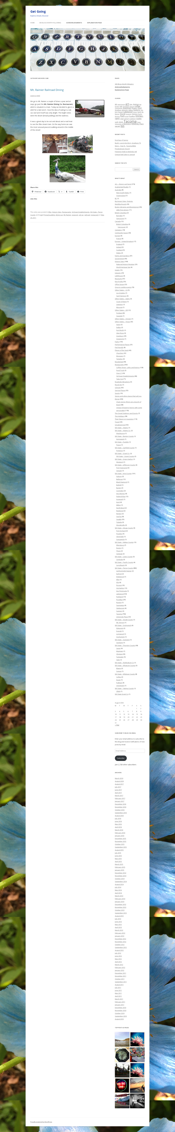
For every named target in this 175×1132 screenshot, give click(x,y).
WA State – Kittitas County (124, 542)
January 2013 (119, 936)
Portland (119, 313)
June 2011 (118, 990)
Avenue (136, 104)
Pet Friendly (119, 347)
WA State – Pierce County (124, 568)
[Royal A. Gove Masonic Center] (137, 1039)
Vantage (119, 554)
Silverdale (120, 536)
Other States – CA (121, 290)
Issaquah (119, 499)
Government (119, 259)
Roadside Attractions (122, 382)
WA (122, 126)
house (120, 112)
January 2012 (119, 970)
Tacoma (130, 121)
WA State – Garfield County (124, 448)
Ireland (118, 247)
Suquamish (120, 539)
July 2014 (118, 887)
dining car (59, 215)
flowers (134, 108)
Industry (118, 273)
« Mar (117, 725)
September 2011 (121, 982)
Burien (118, 488)
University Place (137, 124)
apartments (121, 104)
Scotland (119, 250)
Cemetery (118, 230)
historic (136, 110)
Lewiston (119, 304)
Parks (117, 342)
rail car (81, 215)
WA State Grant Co (121, 694)
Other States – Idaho (122, 299)
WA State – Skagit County (124, 620)
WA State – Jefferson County (125, 465)
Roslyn (118, 548)
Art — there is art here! (123, 184)
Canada (118, 221)
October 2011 (119, 979)
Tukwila (119, 522)
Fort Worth (120, 330)
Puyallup (132, 116)
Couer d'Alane (121, 302)
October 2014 (119, 879)
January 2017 (119, 801)
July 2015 (118, 853)
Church (132, 106)
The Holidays (119, 416)
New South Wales (122, 193)
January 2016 (119, 836)
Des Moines (120, 494)
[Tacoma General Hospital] (137, 1101)
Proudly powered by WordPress (41, 1122)
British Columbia (121, 213)
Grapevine (120, 339)
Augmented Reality (121, 187)
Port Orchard (121, 531)
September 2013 (121, 913)
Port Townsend (121, 468)
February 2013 (120, 933)
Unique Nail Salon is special (125, 154)
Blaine (118, 668)
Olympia (135, 114)
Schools (118, 387)
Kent (118, 502)
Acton (118, 324)
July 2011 (118, 987)
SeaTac (119, 516)
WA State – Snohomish (123, 625)
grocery (125, 110)
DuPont (119, 574)
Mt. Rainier (67, 215)
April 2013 (118, 927)
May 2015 (118, 859)
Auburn (119, 476)
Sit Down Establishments (81, 212)
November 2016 (120, 807)
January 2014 (119, 901)
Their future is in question (124, 419)
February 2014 (120, 899)
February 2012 (120, 967)
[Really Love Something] (122, 1101)
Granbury (118, 110)
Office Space (119, 284)
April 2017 (118, 793)
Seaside (119, 316)
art (127, 104)
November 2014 (120, 876)
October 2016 (119, 810)
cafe (120, 106)
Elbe (49, 212)
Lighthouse (119, 276)
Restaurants (66, 212)
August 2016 (119, 816)
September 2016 (121, 813)
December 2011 (120, 973)
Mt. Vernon (120, 622)
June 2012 (118, 956)
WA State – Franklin (122, 442)
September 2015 (121, 847)
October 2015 (119, 844)
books (117, 106)
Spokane (119, 643)
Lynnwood (120, 634)
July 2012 (118, 953)
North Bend (120, 508)
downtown (127, 108)
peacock (75, 215)
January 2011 (119, 1005)
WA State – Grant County (125, 456)
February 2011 (120, 1002)
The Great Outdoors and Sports (126, 413)
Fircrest (119, 585)
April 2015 (118, 861)
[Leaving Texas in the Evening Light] (137, 1085)
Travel (117, 422)
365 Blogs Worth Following (50, 23)
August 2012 (119, 950)
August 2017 (119, 784)
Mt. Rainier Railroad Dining (47, 90)
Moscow (119, 307)
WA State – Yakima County (124, 688)
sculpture (132, 119)
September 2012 (121, 947)
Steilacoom (120, 608)
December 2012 (120, 939)
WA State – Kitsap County (124, 528)
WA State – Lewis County (123, 557)
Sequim (119, 471)
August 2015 (119, 850)
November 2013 (120, 907)
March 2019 (119, 778)
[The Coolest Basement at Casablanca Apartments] (122, 1054)
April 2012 (118, 962)
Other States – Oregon (123, 319)
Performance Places (122, 345)
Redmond (119, 511)
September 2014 (121, 881)
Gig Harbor (120, 588)
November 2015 (120, 841)
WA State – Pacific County (124, 562)
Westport (119, 462)
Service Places (120, 390)
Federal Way (120, 496)
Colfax (118, 677)
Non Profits (119, 281)
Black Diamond (121, 482)
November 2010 (120, 1010)
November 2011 (120, 976)
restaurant (94, 215)
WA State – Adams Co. (123, 430)
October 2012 (119, 944)
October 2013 (119, 910)
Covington (120, 491)
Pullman (119, 683)
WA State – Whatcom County (125, 665)
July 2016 (118, 818)
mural (122, 114)
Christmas (126, 106)
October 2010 (119, 1013)
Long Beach (120, 565)
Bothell (118, 485)
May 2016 (118, 824)
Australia (118, 190)
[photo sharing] (89, 116)
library (135, 112)
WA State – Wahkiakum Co (124, 663)
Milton (118, 505)
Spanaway (120, 605)
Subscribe (120, 758)
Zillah (118, 691)
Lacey (118, 648)
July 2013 (118, 919)
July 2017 (118, 787)
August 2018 (119, 781)
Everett (118, 631)
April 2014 (118, 893)
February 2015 (120, 867)
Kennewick (120, 439)
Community (118, 108)
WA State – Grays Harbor (124, 459)
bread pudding (49, 215)
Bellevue (119, 479)
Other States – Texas (122, 322)
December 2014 (120, 873)
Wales (118, 253)
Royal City (118, 385)
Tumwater (120, 657)
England (119, 244)
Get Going (38, 11)
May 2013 (118, 924)
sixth (116, 122)
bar (140, 104)
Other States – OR (121, 310)
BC (116, 198)
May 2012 (118, 959)
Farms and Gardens (122, 256)
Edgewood (120, 577)
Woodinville (120, 525)
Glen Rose (120, 333)
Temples (119, 359)
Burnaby (119, 216)
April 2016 (118, 827)
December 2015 (120, 838)
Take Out (119, 379)
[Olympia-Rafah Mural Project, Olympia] (137, 1054)
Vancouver (120, 218)
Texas (139, 122)
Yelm (118, 660)
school (126, 119)
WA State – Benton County (124, 436)
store (121, 122)
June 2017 (118, 790)
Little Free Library (122, 210)
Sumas (118, 671)
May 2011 (118, 993)
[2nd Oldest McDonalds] (122, 1070)
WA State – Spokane (122, 640)
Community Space (121, 233)
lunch (139, 112)
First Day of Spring (121, 140)
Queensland (120, 195)
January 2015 (119, 870)
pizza (126, 116)
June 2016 (118, 821)
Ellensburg (120, 545)
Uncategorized (120, 425)
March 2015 (119, 864)
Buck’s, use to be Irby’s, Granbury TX (128, 143)
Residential (119, 362)
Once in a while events (123, 287)
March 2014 (119, 896)
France (118, 238)
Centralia (119, 559)
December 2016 (120, 804)
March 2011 (119, 999)
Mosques (119, 356)
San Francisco (121, 296)
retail (122, 119)
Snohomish (120, 637)
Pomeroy (119, 451)
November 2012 (120, 942)
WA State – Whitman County (125, 674)
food (140, 108)
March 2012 (119, 965)
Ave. (131, 104)
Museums (118, 279)
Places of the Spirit (121, 350)
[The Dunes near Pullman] (122, 1039)
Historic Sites (56, 212)
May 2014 (118, 890)
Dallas (118, 327)
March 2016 (119, 830)
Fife (117, 582)
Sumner (119, 611)
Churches (119, 353)
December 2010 (120, 1008)
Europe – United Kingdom (124, 241)
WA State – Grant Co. (122, 453)
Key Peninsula (121, 591)
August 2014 (119, 884)
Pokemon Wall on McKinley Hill (126, 152)
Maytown (119, 651)
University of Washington (123, 124)
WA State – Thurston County (125, 645)
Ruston (118, 602)
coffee (137, 106)
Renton (119, 514)
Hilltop (130, 110)
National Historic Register (125, 264)
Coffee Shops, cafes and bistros (128, 367)
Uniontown (120, 686)
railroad (87, 215)
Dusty (118, 680)
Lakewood (128, 111)
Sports (117, 393)
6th (116, 104)
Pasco (118, 445)
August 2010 (119, 1019)
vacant (117, 126)
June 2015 (118, 856)
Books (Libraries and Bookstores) (127, 207)
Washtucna (120, 433)
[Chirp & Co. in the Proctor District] (122, 1085)
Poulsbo (119, 534)
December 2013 (120, 904)
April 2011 (118, 996)
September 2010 (121, 1016)
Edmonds (119, 628)
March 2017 (119, 795)
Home (32, 23)
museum (128, 114)
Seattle (139, 118)
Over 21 (119, 373)
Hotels (117, 270)
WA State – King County (123, 473)
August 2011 (119, 985)
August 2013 (119, 916)
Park (122, 116)
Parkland (119, 597)
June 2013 (118, 922)
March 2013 (119, 930)
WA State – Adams (121, 428)
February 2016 (120, 833)
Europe (117, 236)
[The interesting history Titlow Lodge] (137, 1070)
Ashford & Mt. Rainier (124, 571)
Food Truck (120, 370)
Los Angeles (120, 293)
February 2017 (120, 798)
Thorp (118, 551)
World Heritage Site (123, 267)
